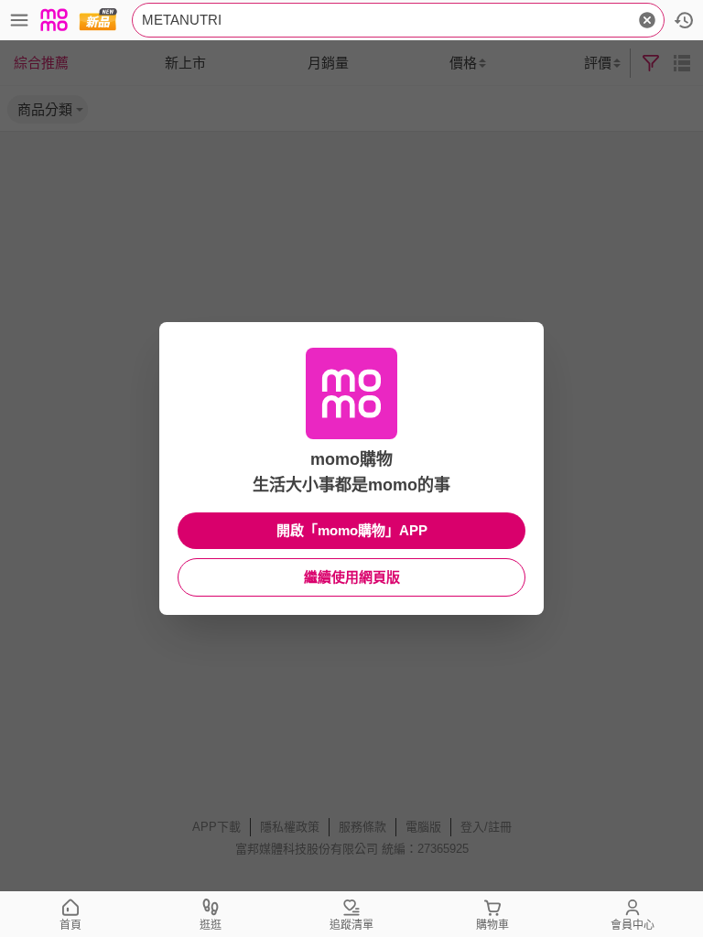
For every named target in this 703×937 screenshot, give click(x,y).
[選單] (19, 20)
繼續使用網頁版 (352, 577)
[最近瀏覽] (683, 20)
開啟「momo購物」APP (351, 530)
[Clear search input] (647, 20)
